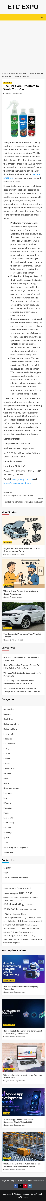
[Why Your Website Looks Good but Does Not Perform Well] (23, 1057)
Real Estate (8, 818)
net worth (7, 925)
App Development (21, 888)
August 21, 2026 (20, 992)
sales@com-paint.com (22, 479)
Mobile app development (29, 921)
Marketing (8, 808)
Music (6, 813)
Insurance (7, 793)
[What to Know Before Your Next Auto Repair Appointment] (23, 573)
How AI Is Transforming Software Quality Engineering (21, 658)
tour (18, 935)
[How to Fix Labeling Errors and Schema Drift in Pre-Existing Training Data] (23, 1013)
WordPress (8, 852)
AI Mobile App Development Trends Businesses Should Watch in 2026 (18, 682)
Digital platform (10, 729)
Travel (6, 842)
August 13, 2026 (20, 1169)
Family (6, 749)
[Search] (41, 17)
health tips (16, 914)
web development (22, 939)
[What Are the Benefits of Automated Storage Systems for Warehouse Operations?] (23, 1146)
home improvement (12, 917)
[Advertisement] (23, 45)
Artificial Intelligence (10, 894)
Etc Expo (23, 6)
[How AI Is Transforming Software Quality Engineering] (23, 969)
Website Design (36, 939)
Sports (6, 837)
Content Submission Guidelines (16, 877)
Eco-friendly (8, 734)
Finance (6, 758)
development (18, 901)
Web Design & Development (15, 847)
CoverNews (36, 1194)
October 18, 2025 (17, 597)
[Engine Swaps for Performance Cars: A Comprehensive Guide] (23, 530)
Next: (23, 500)
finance (26, 909)
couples (35, 897)
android (5, 888)
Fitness (6, 763)
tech (31, 932)
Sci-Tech (7, 828)
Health (6, 783)
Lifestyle (7, 803)
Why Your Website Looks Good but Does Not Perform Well (22, 674)
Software (6, 932)
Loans (38, 917)
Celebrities (8, 719)
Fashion (6, 753)
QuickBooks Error (31, 925)
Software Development (20, 932)
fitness (33, 909)
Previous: (18, 494)
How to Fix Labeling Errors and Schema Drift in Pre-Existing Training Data (22, 666)
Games (6, 778)
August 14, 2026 (20, 1125)
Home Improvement (11, 788)
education (9, 908)
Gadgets (7, 773)
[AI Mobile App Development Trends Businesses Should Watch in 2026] (23, 1102)
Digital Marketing (11, 724)
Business (7, 714)
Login (5, 872)
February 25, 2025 (17, 640)
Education (7, 739)
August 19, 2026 (20, 1036)
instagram (25, 918)
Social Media (33, 928)
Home (23, 914)
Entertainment (9, 744)
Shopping (7, 832)
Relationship (8, 823)
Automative (8, 82)
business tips (8, 897)
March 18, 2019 (18, 94)
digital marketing (13, 904)
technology (9, 935)
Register (7, 868)
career (16, 897)
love (4, 921)
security (18, 929)
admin (8, 94)
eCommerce (29, 905)
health (8, 913)
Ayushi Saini (9, 992)
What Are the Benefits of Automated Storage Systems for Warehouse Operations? (22, 689)
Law (5, 798)
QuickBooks (18, 924)
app (10, 888)
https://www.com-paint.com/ (17, 483)
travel (24, 935)
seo (24, 928)
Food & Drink (9, 768)
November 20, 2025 (18, 554)
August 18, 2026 (20, 1081)
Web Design (8, 939)
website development (11, 943)
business (25, 893)
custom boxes (8, 901)
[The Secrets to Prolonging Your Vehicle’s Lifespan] (23, 616)
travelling (31, 936)
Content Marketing (25, 897)
